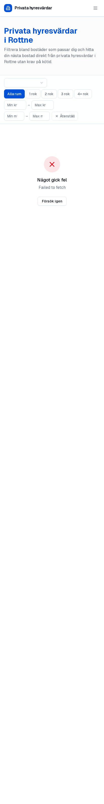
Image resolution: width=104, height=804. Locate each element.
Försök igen (52, 201)
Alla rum (14, 94)
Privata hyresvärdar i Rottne (40, 35)
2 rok (49, 94)
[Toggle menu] (95, 8)
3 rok (65, 94)
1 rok (33, 94)
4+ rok (83, 94)
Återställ (67, 116)
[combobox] (25, 82)
